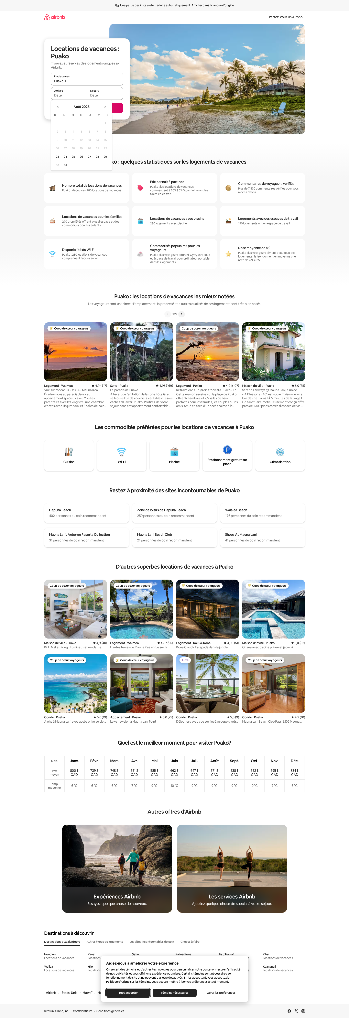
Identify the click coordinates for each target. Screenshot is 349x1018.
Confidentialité (82, 1011)
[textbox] (69, 95)
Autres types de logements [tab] (105, 942)
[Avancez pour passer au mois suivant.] (105, 107)
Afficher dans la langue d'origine (213, 5)
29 (105, 157)
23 (57, 157)
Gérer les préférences (221, 993)
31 (65, 165)
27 (89, 157)
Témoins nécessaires (174, 993)
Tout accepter (128, 993)
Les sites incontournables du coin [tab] (152, 942)
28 (97, 157)
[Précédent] (167, 314)
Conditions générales (110, 1011)
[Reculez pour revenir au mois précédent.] (58, 107)
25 (73, 157)
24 (65, 157)
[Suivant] (181, 314)
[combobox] (87, 81)
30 (57, 165)
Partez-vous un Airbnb (286, 17)
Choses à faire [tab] (190, 942)
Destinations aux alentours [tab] (62, 942)
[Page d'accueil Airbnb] (54, 17)
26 (81, 157)
